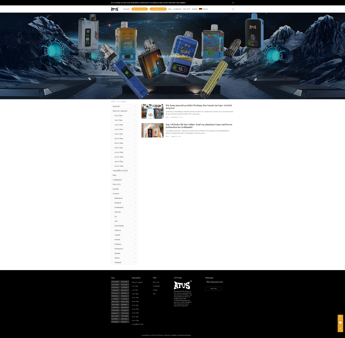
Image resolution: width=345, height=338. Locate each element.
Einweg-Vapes (124, 301)
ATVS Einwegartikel (116, 296)
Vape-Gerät (125, 313)
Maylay (117, 258)
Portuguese (119, 249)
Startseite (126, 9)
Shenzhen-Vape (116, 313)
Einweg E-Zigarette (139, 9)
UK (116, 216)
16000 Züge (119, 138)
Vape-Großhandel (116, 316)
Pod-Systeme (115, 310)
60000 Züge (119, 166)
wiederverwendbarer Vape (125, 321)
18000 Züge (119, 143)
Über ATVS (186, 9)
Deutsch (205, 9)
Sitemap (188, 335)
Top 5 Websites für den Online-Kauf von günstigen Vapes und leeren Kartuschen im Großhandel (199, 126)
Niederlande (119, 226)
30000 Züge (119, 152)
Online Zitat (213, 288)
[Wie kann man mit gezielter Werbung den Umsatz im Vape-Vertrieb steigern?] (153, 111)
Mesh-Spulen (115, 304)
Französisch (119, 207)
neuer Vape (115, 307)
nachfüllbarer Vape (125, 304)
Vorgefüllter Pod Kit (158, 9)
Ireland (117, 239)
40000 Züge (119, 157)
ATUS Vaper (115, 290)
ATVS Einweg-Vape (125, 293)
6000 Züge (119, 115)
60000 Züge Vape (116, 287)
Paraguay (118, 244)
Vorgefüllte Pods (116, 319)
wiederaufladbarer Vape (116, 321)
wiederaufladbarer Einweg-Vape (125, 319)
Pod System (125, 310)
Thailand (118, 262)
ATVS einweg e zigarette (125, 296)
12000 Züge (119, 125)
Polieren (118, 230)
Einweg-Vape (115, 301)
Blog (170, 9)
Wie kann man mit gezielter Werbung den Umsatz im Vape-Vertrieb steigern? (199, 106)
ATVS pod (115, 299)
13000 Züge (119, 129)
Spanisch (118, 203)
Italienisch (118, 198)
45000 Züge (119, 161)
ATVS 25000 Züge (125, 290)
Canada (117, 235)
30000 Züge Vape (125, 284)
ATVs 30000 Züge (116, 293)
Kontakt (194, 9)
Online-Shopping (125, 307)
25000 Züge (119, 148)
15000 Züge (119, 134)
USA (116, 221)
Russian (117, 253)
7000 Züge (118, 120)
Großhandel (177, 9)
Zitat (154, 294)
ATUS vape (124, 287)
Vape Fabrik (125, 316)
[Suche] (233, 9)
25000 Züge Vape (125, 281)
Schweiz (118, 212)
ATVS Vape (124, 299)
